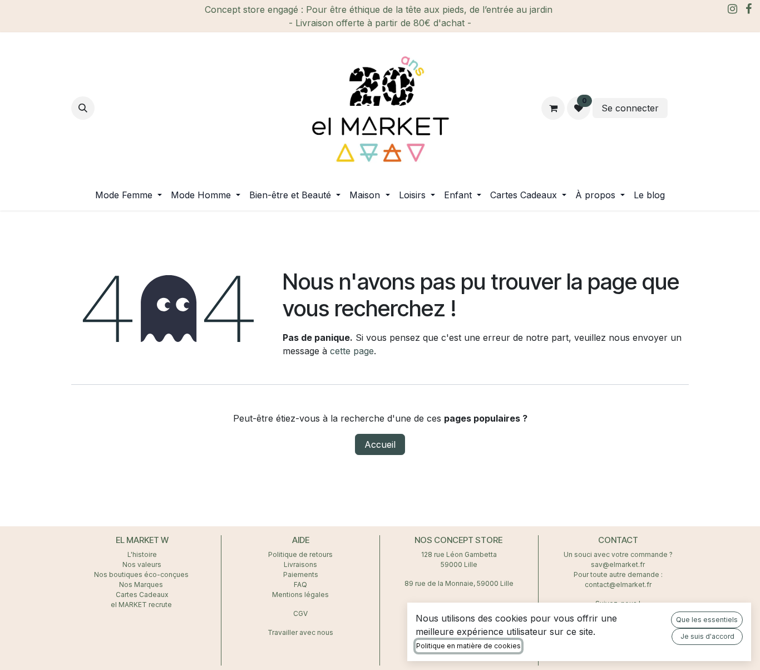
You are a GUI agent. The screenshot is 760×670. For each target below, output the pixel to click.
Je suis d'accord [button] (707, 636)
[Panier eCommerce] (553, 108)
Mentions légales (300, 594)
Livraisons (300, 564)
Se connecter (630, 108)
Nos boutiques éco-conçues (141, 574)
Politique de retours (300, 554)
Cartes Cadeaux (142, 594)
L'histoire (142, 554)
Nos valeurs (141, 564)
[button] (83, 108)
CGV (300, 613)
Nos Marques (142, 584)
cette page (352, 350)
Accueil (380, 444)
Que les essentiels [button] (707, 619)
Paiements (300, 574)
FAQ (300, 584)
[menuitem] (128, 195)
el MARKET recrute (142, 604)
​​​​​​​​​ (679, 108)
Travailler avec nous (300, 632)
